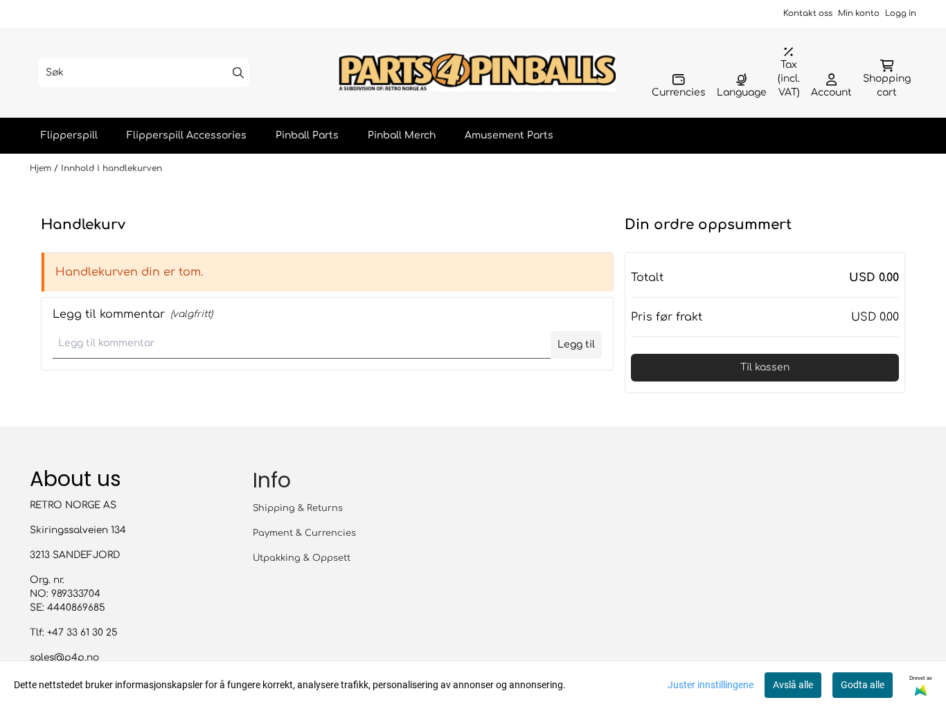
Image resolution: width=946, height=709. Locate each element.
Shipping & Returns (298, 508)
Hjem (42, 168)
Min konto (859, 13)
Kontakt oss (807, 13)
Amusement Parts (509, 135)
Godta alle (862, 684)
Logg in (900, 13)
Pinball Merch (402, 135)
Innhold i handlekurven (111, 168)
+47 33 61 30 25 (82, 632)
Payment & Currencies (304, 533)
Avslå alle (793, 684)
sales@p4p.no (64, 657)
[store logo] (477, 72)
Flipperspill (69, 135)
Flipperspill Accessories (187, 135)
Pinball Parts (307, 135)
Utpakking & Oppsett (301, 558)
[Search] (238, 72)
